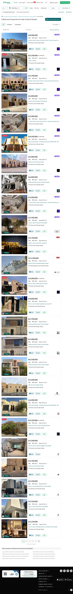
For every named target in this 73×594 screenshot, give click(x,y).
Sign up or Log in (54, 2)
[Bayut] (7, 2)
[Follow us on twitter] (64, 571)
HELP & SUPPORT (43, 571)
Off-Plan (36, 8)
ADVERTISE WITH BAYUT (45, 576)
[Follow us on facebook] (61, 571)
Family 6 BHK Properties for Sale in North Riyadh (43, 556)
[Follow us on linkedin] (67, 571)
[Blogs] (15, 2)
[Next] (39, 541)
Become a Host (40, 2)
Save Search (69, 12)
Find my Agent (22, 2)
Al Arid (27, 29)
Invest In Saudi (31, 2)
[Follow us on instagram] (71, 571)
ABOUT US (41, 573)
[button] (4, 8)
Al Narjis (5, 29)
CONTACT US (42, 581)
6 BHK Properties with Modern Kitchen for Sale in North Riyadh (16, 556)
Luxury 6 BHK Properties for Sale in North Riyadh (13, 551)
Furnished (9, 24)
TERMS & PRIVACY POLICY (45, 584)
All (26, 8)
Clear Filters (61, 12)
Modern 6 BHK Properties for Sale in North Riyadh (44, 554)
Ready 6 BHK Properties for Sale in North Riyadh (43, 558)
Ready (31, 8)
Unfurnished (18, 24)
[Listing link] (31, 42)
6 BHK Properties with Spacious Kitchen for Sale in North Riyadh (16, 554)
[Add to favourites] (25, 50)
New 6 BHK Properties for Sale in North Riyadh (43, 551)
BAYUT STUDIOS (42, 578)
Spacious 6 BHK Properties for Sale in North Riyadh (13, 558)
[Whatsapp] (44, 48)
